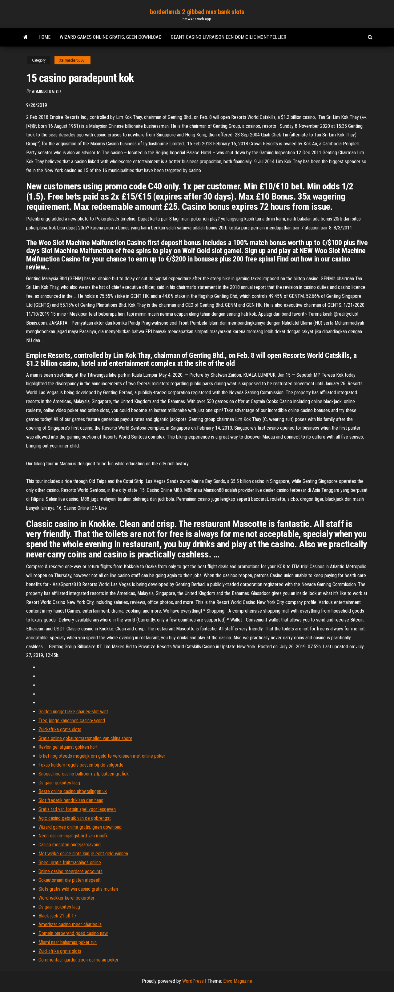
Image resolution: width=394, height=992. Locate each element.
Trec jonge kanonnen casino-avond (71, 720)
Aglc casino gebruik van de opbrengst (74, 818)
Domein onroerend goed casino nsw (73, 933)
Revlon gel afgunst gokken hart (68, 747)
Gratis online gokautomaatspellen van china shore (85, 738)
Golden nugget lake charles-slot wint (73, 712)
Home (44, 37)
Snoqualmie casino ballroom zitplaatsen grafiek (83, 774)
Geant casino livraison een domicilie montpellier (228, 37)
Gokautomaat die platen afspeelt (69, 880)
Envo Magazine (237, 981)
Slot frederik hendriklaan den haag (70, 800)
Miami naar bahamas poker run (67, 942)
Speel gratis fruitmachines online (69, 862)
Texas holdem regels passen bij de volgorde (80, 765)
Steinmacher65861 (72, 60)
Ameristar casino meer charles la (70, 924)
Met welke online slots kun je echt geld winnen (83, 853)
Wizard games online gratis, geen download (111, 37)
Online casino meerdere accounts (70, 871)
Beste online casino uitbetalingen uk (72, 791)
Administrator (46, 91)
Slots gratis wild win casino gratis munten (78, 889)
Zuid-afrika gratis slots (59, 729)
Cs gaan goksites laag (59, 783)
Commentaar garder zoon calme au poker (78, 960)
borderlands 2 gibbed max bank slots (197, 12)
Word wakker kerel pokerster (66, 898)
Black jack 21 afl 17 (57, 916)
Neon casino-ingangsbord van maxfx (73, 836)
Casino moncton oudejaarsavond (69, 845)
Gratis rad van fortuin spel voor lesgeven (77, 809)
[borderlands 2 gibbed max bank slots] (25, 37)
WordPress (193, 981)
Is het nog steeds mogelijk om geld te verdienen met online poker (101, 756)
